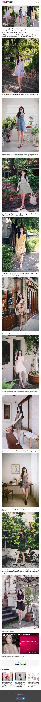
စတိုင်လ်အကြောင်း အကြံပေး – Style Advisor (17, 656)
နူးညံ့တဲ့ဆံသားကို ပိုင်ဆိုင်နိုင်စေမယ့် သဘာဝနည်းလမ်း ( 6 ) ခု (10, 684)
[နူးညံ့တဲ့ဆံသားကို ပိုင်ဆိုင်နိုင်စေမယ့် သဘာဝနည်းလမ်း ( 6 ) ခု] (10, 672)
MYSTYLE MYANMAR (17, 691)
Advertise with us (20, 693)
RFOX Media (24, 691)
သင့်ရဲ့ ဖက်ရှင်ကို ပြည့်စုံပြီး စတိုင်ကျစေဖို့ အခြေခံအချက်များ (23, 684)
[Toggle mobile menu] (38, 2)
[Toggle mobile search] (36, 2)
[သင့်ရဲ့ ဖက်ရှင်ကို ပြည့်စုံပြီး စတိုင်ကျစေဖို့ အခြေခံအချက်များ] (23, 672)
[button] (2, 680)
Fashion (8, 656)
